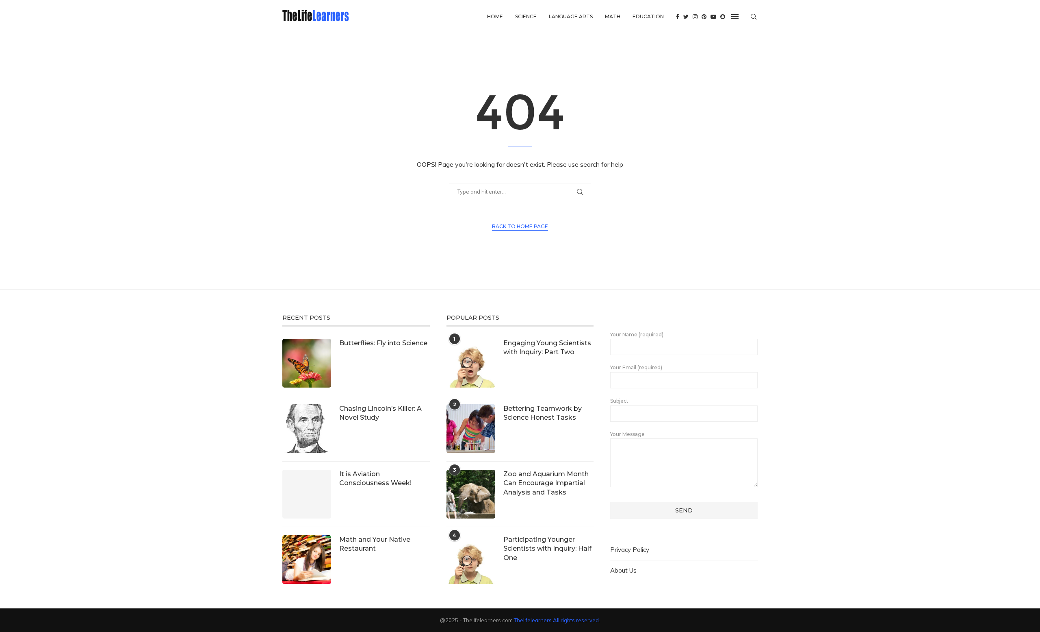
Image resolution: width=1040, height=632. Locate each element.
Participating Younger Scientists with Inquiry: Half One (547, 549)
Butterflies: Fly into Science (383, 343)
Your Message (627, 434)
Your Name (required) (636, 334)
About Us (623, 570)
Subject (619, 401)
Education (648, 16)
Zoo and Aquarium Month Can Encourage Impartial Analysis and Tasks (546, 483)
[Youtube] (713, 16)
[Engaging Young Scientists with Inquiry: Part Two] (470, 363)
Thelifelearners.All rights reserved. (557, 620)
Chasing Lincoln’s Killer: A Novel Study (380, 413)
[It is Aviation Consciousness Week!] (306, 494)
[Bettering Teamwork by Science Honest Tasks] (470, 428)
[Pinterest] (704, 16)
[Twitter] (686, 16)
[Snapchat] (722, 16)
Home (495, 16)
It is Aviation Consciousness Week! (375, 478)
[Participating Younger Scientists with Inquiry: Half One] (470, 559)
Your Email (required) (636, 367)
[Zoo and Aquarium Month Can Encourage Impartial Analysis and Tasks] (470, 494)
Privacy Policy (629, 550)
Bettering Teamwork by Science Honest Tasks (542, 413)
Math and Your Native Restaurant (374, 544)
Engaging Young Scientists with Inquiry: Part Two (547, 347)
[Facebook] (677, 16)
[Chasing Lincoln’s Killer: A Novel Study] (306, 428)
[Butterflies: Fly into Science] (306, 363)
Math (612, 16)
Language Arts (571, 16)
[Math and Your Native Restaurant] (306, 559)
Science (526, 16)
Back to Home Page (520, 226)
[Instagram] (695, 16)
